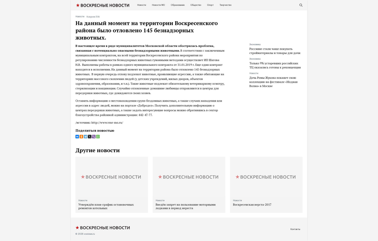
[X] (89, 136)
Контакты (295, 229)
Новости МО (158, 5)
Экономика (254, 45)
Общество (195, 5)
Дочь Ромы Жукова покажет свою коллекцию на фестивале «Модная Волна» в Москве (273, 82)
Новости (141, 5)
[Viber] (94, 136)
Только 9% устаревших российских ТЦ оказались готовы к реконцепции (275, 65)
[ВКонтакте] (77, 136)
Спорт (210, 5)
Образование (178, 5)
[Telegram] (85, 136)
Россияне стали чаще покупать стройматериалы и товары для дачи (274, 51)
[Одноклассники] (81, 136)
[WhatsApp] (98, 136)
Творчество (226, 5)
